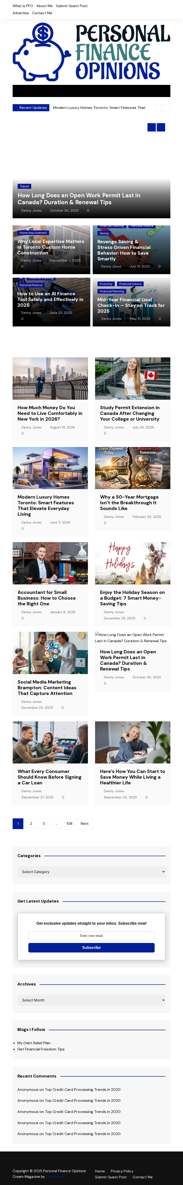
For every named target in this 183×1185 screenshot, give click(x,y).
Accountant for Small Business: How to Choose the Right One (47, 598)
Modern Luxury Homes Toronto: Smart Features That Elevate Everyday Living (46, 505)
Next (85, 823)
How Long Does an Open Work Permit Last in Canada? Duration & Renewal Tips (79, 199)
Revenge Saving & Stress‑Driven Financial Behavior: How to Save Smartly (124, 250)
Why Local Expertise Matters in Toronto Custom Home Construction (50, 247)
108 (69, 823)
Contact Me (42, 13)
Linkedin (126, 7)
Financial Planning (112, 226)
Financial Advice (130, 284)
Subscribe (91, 948)
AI (21, 278)
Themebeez (56, 1176)
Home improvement (33, 233)
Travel (24, 186)
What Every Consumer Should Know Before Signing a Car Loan (49, 777)
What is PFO (23, 6)
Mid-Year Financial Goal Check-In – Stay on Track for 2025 (131, 305)
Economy (106, 284)
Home (100, 1171)
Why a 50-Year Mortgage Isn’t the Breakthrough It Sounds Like (129, 502)
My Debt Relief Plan (34, 1042)
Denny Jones (31, 210)
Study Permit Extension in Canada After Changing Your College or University (130, 413)
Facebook (110, 7)
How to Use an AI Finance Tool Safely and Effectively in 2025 (50, 299)
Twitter (118, 7)
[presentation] (158, 107)
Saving (104, 233)
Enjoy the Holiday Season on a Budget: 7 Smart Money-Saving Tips (132, 598)
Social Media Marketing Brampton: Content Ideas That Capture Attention (47, 687)
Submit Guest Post (72, 6)
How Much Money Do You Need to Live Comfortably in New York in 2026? (50, 413)
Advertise (21, 13)
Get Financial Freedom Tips (41, 1049)
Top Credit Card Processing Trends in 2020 (83, 1089)
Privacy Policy (122, 1171)
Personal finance (142, 226)
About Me (44, 6)
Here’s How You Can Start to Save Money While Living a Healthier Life (132, 777)
